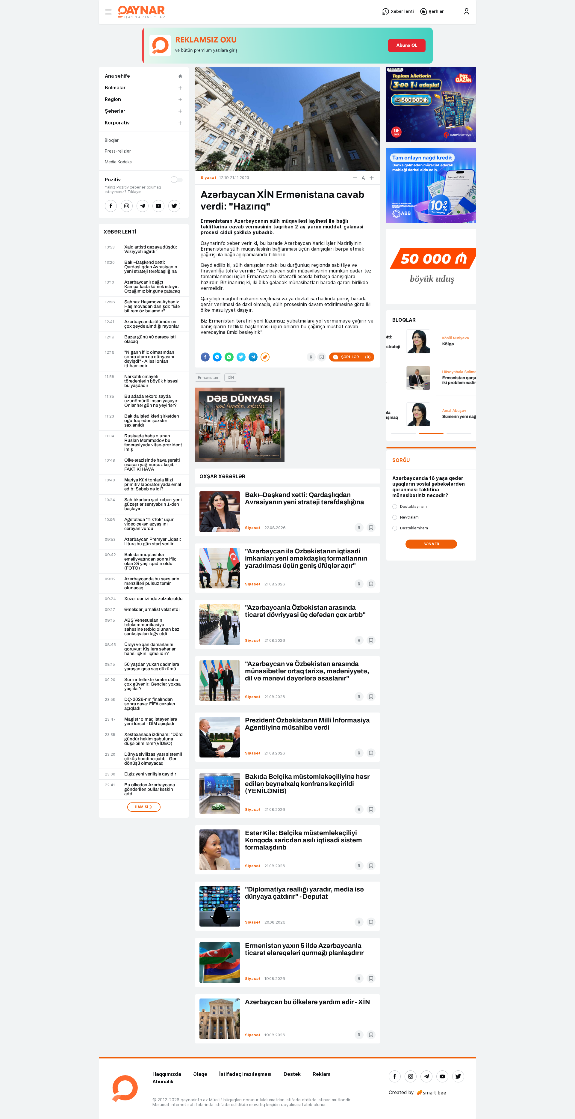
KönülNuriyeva (405, 338)
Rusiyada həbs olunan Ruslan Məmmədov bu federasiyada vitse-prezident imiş (153, 443)
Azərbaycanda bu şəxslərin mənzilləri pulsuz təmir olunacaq (151, 583)
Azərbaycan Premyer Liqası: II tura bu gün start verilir (152, 541)
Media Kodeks (118, 161)
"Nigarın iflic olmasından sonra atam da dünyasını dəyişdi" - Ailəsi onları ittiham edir (149, 359)
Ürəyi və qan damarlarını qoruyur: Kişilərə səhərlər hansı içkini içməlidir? (149, 649)
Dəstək (292, 1074)
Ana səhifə (117, 76)
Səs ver (431, 544)
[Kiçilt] (355, 177)
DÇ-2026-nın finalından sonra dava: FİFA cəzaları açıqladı (149, 704)
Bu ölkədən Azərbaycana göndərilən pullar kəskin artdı (149, 789)
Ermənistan (208, 377)
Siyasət (253, 527)
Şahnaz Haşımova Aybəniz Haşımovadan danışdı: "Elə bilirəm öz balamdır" (152, 306)
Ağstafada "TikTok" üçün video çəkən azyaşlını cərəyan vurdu (149, 524)
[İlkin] (363, 177)
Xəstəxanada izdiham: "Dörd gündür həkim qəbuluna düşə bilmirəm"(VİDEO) (153, 739)
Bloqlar (112, 140)
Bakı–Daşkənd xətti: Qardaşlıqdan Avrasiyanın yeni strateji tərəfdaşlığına (150, 267)
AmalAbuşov (404, 410)
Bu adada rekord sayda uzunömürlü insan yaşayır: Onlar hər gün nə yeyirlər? (151, 401)
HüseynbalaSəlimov (410, 372)
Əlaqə (200, 1074)
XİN (231, 377)
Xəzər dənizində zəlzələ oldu (153, 599)
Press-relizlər (118, 151)
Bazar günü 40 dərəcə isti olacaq (150, 339)
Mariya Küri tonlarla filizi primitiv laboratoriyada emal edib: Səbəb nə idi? (152, 484)
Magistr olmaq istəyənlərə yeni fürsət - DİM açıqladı (150, 721)
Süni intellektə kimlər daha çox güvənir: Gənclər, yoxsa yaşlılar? (152, 684)
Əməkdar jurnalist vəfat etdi (152, 609)
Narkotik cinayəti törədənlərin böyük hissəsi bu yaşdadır (151, 381)
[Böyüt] (371, 177)
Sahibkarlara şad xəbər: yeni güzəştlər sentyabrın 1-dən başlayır (153, 504)
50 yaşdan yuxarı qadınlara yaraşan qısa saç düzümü (151, 666)
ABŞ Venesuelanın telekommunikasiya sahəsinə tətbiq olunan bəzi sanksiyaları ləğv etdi (152, 627)
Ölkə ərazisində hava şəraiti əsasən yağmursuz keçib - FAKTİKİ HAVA (152, 465)
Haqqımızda (166, 1074)
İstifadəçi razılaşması (245, 1074)
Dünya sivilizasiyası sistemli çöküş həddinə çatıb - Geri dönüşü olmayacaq (153, 759)
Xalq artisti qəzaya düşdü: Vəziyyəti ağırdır (150, 249)
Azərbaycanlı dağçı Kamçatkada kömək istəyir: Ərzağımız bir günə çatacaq (152, 286)
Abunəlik (162, 1082)
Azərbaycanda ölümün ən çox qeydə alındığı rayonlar (151, 324)
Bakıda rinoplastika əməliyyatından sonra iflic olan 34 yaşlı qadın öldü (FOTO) (150, 561)
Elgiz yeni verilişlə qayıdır (150, 774)
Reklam (321, 1074)
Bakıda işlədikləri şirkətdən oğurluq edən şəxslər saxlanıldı (151, 420)
